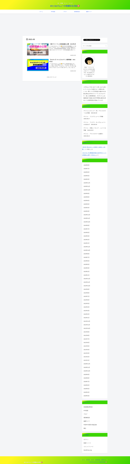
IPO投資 (88, 459)
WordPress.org (88, 450)
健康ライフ (103, 459)
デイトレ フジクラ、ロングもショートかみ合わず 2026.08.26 (95, 123)
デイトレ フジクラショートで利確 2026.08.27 (94, 117)
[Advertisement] (65, 24)
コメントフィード (88, 446)
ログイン (86, 439)
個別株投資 (97, 459)
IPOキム (93, 155)
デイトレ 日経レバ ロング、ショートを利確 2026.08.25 (95, 129)
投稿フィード (87, 443)
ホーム (83, 459)
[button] (106, 46)
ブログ (92, 459)
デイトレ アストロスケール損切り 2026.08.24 (94, 135)
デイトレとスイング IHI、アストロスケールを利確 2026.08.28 (95, 112)
